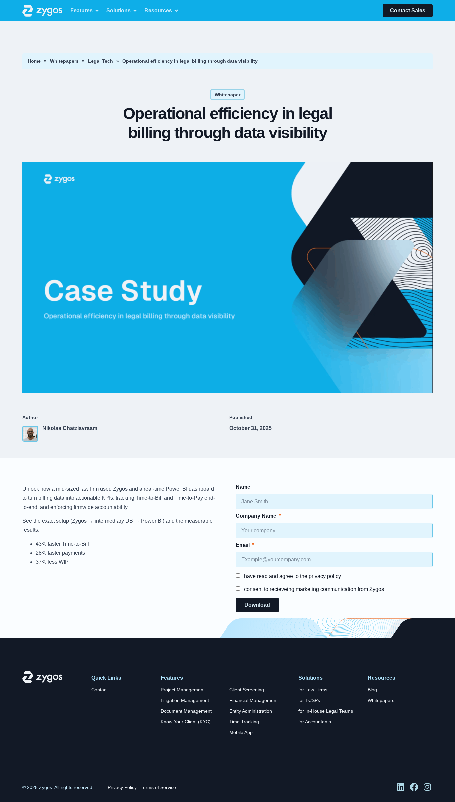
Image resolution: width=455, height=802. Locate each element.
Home (34, 61)
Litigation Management (185, 700)
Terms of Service (158, 787)
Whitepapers (64, 61)
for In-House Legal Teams (325, 711)
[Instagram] (428, 787)
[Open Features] (97, 10)
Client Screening (246, 689)
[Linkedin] (401, 787)
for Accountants (314, 721)
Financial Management (253, 700)
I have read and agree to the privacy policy (291, 576)
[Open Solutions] (135, 10)
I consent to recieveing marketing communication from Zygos (312, 589)
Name (243, 487)
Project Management (183, 689)
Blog (372, 689)
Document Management (186, 711)
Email (243, 545)
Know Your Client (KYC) (186, 721)
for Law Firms (312, 689)
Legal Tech (100, 61)
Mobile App (241, 732)
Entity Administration (250, 711)
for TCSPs (309, 700)
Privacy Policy (122, 787)
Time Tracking (244, 721)
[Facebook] (414, 787)
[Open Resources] (176, 10)
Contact (99, 689)
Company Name (257, 516)
